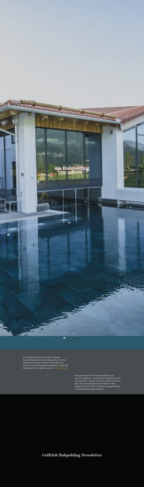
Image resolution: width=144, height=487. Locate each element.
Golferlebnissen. (60, 368)
